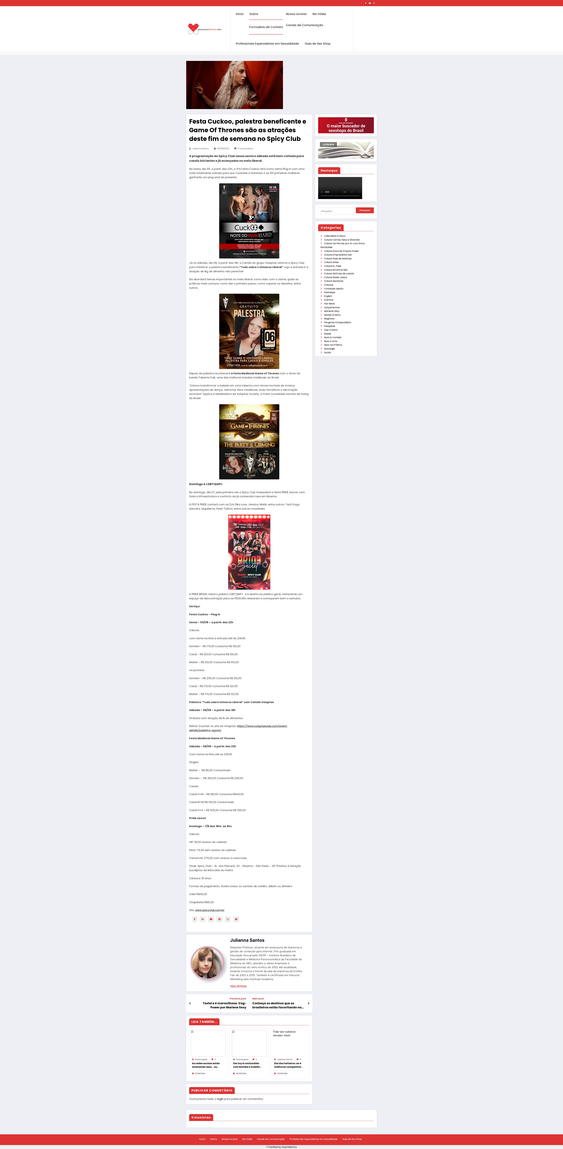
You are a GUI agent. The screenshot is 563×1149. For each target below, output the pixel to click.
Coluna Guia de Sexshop (338, 258)
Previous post (238, 998)
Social (327, 352)
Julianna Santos (201, 148)
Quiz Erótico (331, 330)
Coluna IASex (331, 262)
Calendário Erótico (334, 236)
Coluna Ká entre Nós (335, 270)
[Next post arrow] (308, 1003)
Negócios (329, 318)
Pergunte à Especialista (337, 322)
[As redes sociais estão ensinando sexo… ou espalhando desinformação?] (208, 1043)
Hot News (329, 303)
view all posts (238, 986)
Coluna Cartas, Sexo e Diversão (342, 239)
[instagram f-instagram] (374, 3)
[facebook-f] (366, 3)
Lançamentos (332, 307)
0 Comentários (245, 148)
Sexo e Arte (330, 341)
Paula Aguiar (201, 1059)
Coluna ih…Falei (332, 266)
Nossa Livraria (296, 14)
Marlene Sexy (331, 311)
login (220, 1099)
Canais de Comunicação (304, 25)
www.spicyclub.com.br (209, 910)
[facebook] (194, 919)
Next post (258, 998)
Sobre (253, 14)
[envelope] (211, 919)
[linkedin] (203, 919)
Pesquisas (329, 326)
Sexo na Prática (333, 345)
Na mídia (319, 14)
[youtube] (370, 3)
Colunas (328, 285)
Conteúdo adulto (333, 288)
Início (240, 14)
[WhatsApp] (228, 919)
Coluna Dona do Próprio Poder (341, 251)
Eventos (328, 299)
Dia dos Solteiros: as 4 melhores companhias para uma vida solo (288, 1065)
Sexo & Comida (332, 337)
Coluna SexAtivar (334, 281)
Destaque (329, 292)
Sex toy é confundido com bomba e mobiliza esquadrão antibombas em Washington (247, 1065)
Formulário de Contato (266, 27)
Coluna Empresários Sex (338, 254)
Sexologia (329, 348)
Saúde (327, 333)
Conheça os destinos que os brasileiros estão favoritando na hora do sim (276, 1005)
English (328, 296)
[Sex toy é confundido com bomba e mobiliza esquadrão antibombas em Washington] (249, 1043)
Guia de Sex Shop (317, 44)
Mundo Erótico (332, 315)
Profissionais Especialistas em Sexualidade (267, 44)
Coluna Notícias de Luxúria (339, 273)
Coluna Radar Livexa (335, 277)
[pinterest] (219, 919)
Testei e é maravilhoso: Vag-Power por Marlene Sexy (224, 1005)
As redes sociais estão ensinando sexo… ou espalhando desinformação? (206, 1065)
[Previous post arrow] (190, 1003)
